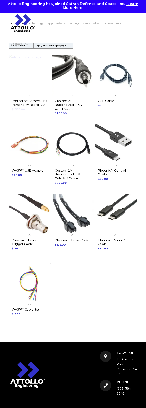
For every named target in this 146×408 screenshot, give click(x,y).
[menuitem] (17, 23)
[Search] (26, 44)
